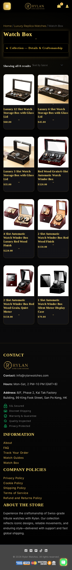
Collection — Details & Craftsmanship (36, 48)
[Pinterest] (36, 550)
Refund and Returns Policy (22, 498)
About (7, 442)
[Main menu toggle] (7, 6)
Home (7, 26)
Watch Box (11, 462)
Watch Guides (13, 457)
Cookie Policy (13, 483)
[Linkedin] (46, 550)
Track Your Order (16, 452)
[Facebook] (25, 550)
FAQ (6, 448)
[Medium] (30, 550)
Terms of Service (15, 493)
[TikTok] (41, 550)
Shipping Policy (14, 488)
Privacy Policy (13, 478)
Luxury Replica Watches (30, 26)
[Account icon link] (67, 6)
